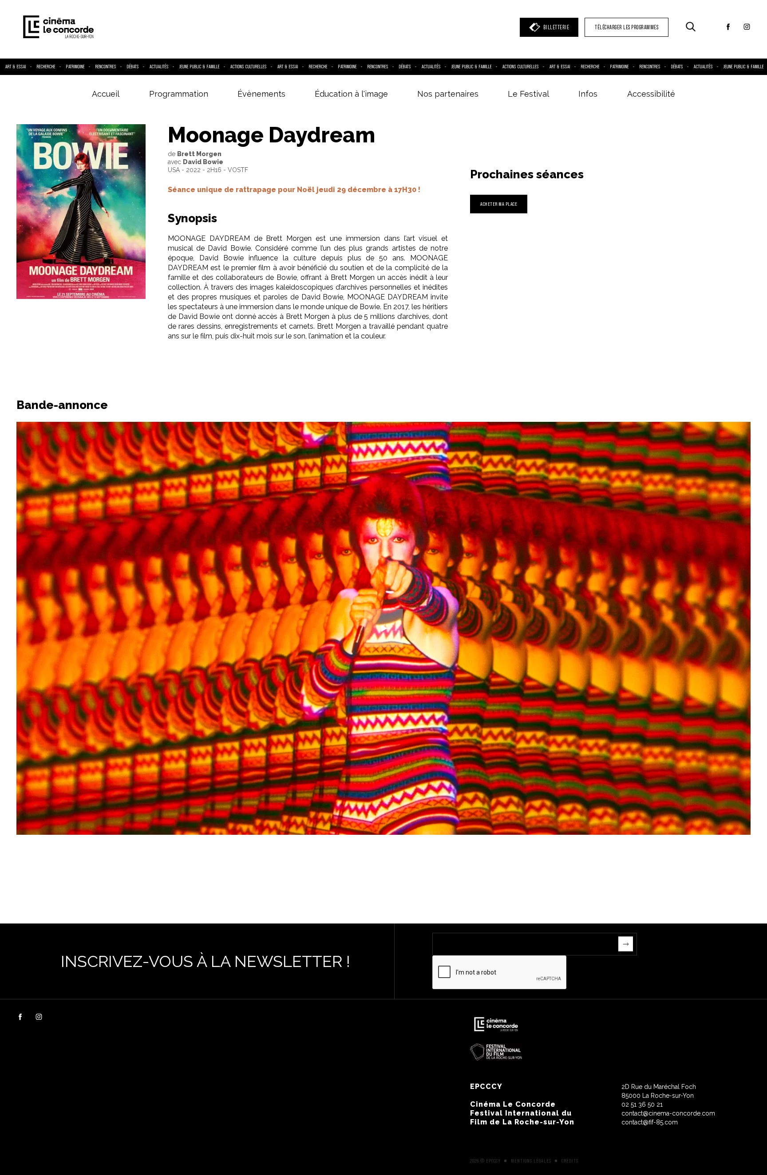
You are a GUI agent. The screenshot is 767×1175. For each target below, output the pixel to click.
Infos (587, 93)
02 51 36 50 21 (642, 1104)
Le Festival (528, 93)
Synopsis (192, 218)
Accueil (105, 93)
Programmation (178, 93)
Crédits (569, 1160)
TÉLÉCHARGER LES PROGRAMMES (626, 27)
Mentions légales (531, 1160)
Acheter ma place (498, 204)
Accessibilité (651, 93)
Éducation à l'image (351, 93)
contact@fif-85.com (649, 1122)
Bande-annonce (62, 405)
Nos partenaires (447, 93)
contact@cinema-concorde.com (668, 1113)
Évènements (261, 93)
